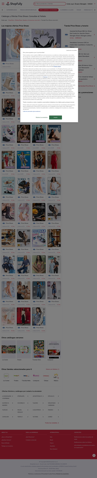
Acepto (55, 117)
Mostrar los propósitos (42, 117)
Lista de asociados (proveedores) (32, 111)
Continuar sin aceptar (71, 50)
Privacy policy (57, 66)
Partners (45, 77)
